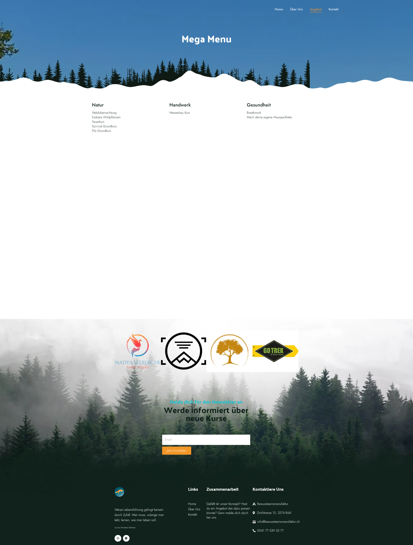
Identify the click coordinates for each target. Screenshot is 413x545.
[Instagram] (118, 538)
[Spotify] (126, 538)
